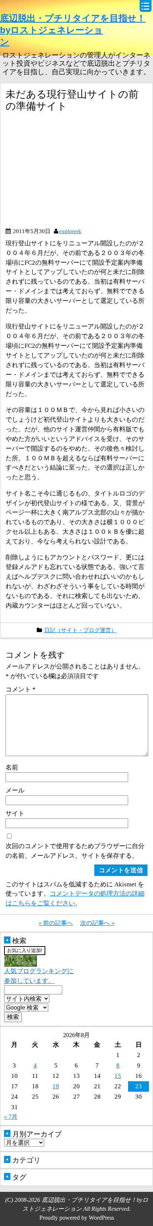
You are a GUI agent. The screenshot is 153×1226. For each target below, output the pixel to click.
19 (55, 1086)
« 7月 (10, 1117)
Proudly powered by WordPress (76, 1217)
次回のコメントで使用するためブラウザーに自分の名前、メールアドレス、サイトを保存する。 (75, 851)
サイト (15, 813)
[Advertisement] (68, 173)
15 (117, 1075)
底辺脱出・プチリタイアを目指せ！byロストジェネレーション (73, 30)
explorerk (70, 231)
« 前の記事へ (56, 923)
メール (15, 790)
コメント (21, 689)
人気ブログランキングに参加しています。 (39, 976)
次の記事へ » (97, 923)
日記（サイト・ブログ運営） (80, 630)
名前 (12, 767)
